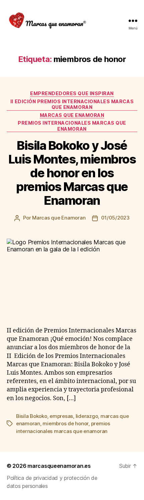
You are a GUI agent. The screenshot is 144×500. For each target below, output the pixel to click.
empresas (61, 416)
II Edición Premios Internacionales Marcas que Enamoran (72, 104)
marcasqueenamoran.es (59, 465)
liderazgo (87, 416)
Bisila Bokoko (31, 416)
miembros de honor (65, 423)
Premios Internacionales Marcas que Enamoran (72, 126)
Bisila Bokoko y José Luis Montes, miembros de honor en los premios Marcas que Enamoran (72, 173)
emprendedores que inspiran (72, 93)
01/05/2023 (115, 217)
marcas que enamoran (72, 115)
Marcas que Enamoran (58, 217)
